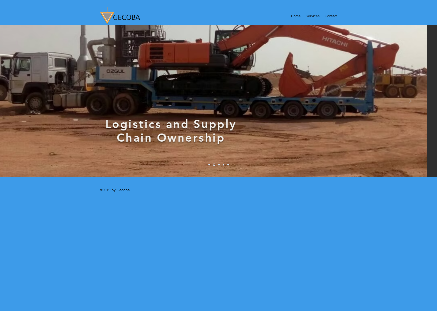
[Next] (404, 101)
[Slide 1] (209, 164)
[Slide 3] (219, 164)
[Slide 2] (214, 165)
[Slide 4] (223, 164)
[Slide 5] (228, 164)
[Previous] (32, 101)
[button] (275, 107)
